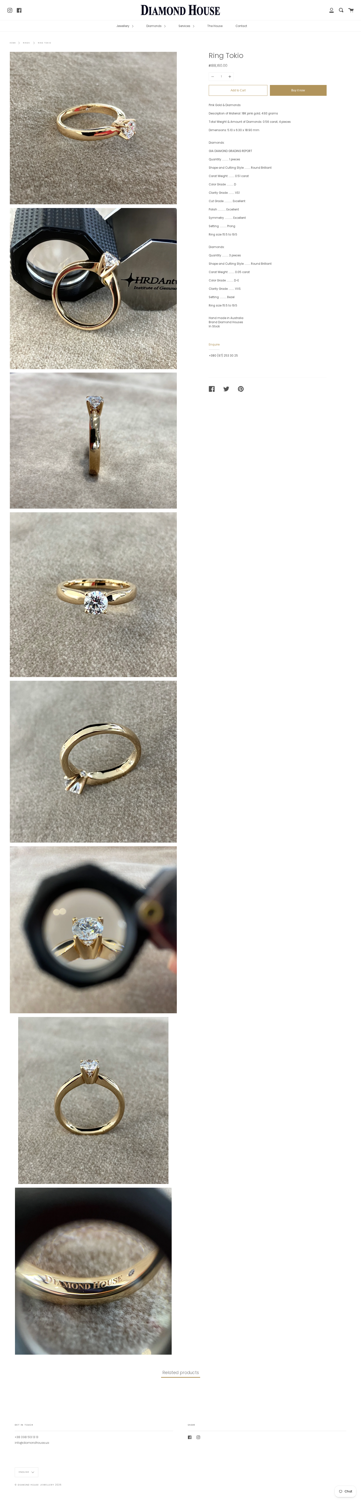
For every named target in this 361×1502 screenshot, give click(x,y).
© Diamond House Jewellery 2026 (38, 1484)
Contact (241, 26)
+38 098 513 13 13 (26, 1437)
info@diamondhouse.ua (32, 1443)
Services (185, 26)
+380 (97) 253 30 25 (223, 356)
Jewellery (123, 26)
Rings (26, 43)
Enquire (214, 345)
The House (214, 26)
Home (13, 43)
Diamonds (154, 26)
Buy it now (298, 90)
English (24, 1472)
